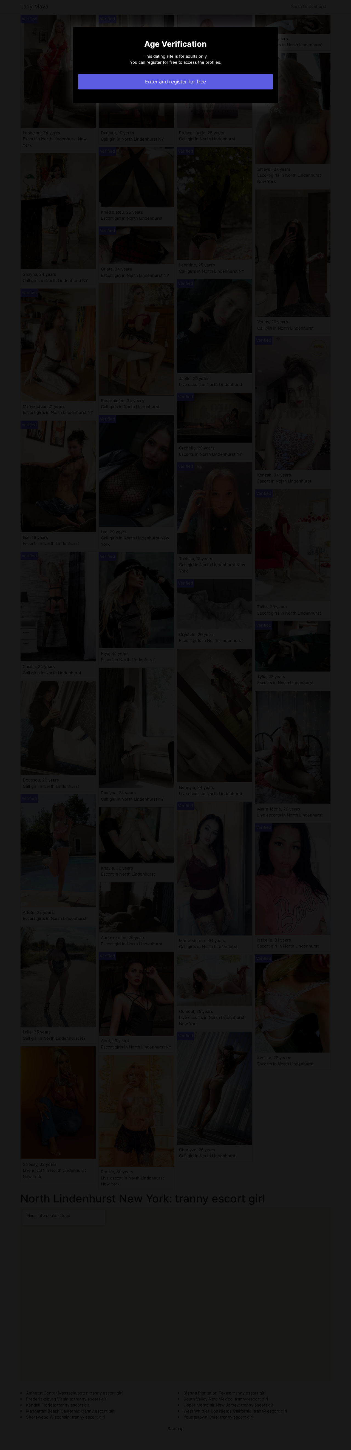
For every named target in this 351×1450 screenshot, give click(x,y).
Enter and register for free (175, 82)
